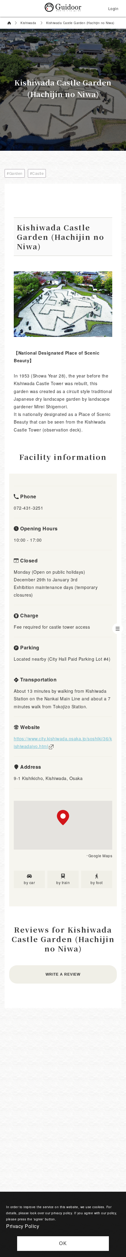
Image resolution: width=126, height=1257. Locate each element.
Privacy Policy (22, 1226)
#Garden (15, 173)
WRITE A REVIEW (63, 974)
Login (113, 8)
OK (63, 1243)
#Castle (37, 173)
